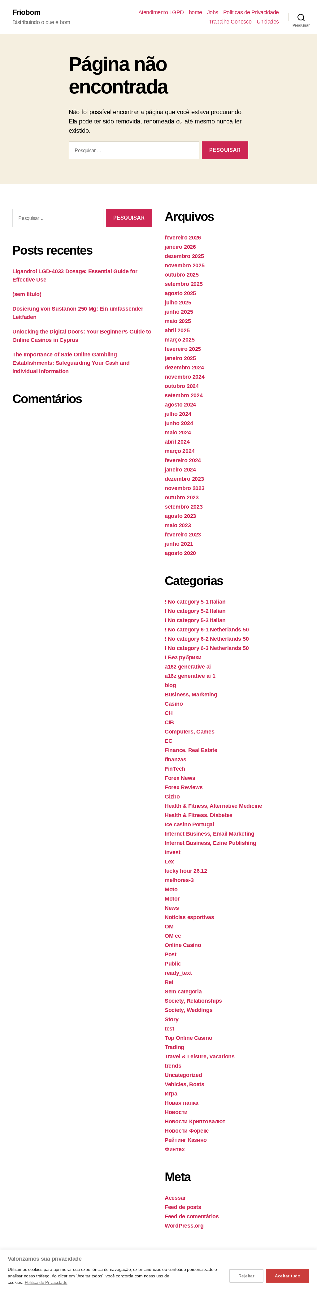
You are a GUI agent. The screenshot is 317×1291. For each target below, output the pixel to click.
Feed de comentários (192, 1216)
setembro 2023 (184, 507)
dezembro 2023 (184, 479)
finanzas (175, 759)
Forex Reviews (184, 787)
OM (169, 926)
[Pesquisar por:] (132, 151)
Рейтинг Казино (186, 1140)
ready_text (178, 973)
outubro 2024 (182, 386)
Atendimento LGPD (161, 12)
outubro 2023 (182, 497)
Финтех (175, 1149)
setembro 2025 (184, 284)
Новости (176, 1112)
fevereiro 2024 (183, 460)
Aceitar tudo (287, 1275)
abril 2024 (177, 442)
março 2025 (179, 340)
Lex (169, 862)
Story (172, 1019)
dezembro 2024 (184, 367)
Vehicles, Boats (184, 1084)
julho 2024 (178, 414)
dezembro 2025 (184, 256)
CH (168, 713)
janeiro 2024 (180, 470)
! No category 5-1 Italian (195, 602)
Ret (169, 982)
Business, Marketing (191, 694)
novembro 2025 (185, 265)
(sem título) (26, 294)
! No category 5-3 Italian (195, 620)
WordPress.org (184, 1226)
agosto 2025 (180, 293)
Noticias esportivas (189, 917)
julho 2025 (178, 302)
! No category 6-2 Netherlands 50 (207, 639)
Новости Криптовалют (195, 1121)
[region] (158, 1270)
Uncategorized (183, 1075)
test (169, 1029)
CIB (169, 722)
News (172, 908)
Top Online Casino (188, 1038)
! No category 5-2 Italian (195, 611)
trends (173, 1066)
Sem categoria (183, 991)
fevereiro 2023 (183, 534)
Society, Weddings (188, 1010)
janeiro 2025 (180, 358)
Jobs (212, 12)
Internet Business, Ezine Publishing (210, 843)
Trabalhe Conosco (230, 22)
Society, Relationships (193, 1001)
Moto (171, 889)
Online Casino (183, 945)
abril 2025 (177, 330)
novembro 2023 (185, 488)
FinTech (175, 769)
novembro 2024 (185, 377)
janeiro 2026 (180, 247)
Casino (174, 704)
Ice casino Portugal (189, 824)
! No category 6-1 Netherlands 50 (207, 629)
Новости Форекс (187, 1131)
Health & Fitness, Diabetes (198, 815)
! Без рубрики (183, 657)
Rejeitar (246, 1275)
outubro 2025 (182, 275)
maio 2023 (178, 525)
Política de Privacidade (46, 1282)
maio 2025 (178, 321)
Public (173, 964)
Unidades (268, 22)
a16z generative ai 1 (190, 676)
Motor (172, 899)
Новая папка (181, 1103)
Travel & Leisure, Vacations (200, 1056)
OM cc (173, 936)
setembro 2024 (184, 395)
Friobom (26, 12)
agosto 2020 (180, 553)
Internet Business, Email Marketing (209, 834)
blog (170, 685)
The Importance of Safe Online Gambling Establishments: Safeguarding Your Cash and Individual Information (71, 362)
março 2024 (179, 451)
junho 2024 (179, 423)
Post (170, 954)
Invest (172, 852)
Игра (171, 1094)
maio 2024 (178, 432)
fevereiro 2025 (183, 349)
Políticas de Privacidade (251, 12)
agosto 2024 (180, 405)
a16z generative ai (188, 667)
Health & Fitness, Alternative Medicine (213, 806)
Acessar (175, 1198)
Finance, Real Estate (191, 750)
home (195, 12)
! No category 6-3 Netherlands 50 (207, 648)
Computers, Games (190, 732)
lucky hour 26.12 (186, 871)
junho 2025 (179, 312)
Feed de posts (183, 1207)
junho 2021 (179, 544)
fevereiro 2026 (183, 238)
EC (168, 741)
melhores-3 (179, 880)
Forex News (180, 778)
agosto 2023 (180, 516)
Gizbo (172, 797)
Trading (174, 1047)
